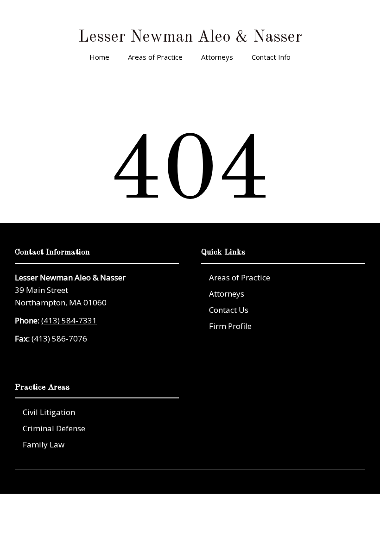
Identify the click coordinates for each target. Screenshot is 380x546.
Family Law (43, 444)
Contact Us (228, 309)
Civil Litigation (49, 412)
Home (99, 57)
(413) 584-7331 (69, 320)
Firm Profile (230, 326)
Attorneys (217, 57)
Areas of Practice (155, 57)
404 (190, 153)
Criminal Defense (54, 428)
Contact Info (271, 57)
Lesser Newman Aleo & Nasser (190, 37)
